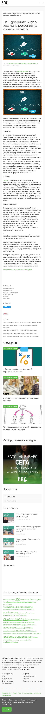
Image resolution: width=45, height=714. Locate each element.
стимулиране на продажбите (21, 633)
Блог (3, 676)
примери (32, 625)
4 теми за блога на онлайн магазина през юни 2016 (21, 399)
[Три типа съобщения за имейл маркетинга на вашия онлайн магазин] (22, 414)
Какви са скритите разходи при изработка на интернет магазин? (28, 529)
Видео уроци (10, 496)
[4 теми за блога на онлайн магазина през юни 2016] (22, 385)
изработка (7, 604)
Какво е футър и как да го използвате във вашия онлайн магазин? (20, 326)
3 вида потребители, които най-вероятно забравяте (18, 370)
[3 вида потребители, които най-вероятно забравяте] (22, 356)
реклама (6, 296)
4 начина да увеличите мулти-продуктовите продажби (20, 330)
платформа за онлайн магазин (19, 622)
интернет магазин (9, 609)
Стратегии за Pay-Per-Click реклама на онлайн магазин (19, 333)
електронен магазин (15, 602)
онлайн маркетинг (34, 619)
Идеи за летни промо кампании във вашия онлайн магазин (21, 336)
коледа (24, 609)
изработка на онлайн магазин (18, 607)
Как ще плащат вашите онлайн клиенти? (28, 540)
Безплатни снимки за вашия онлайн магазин (26, 515)
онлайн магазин (23, 71)
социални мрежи (23, 631)
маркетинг (10, 612)
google (5, 599)
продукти (20, 628)
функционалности (10, 642)
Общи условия (7, 678)
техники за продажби (19, 640)
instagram (12, 599)
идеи (34, 602)
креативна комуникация (10, 292)
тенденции (7, 640)
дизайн (6, 602)
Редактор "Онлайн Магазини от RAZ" (23, 63)
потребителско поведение (12, 625)
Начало (5, 13)
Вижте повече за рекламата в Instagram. (17, 270)
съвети (8, 636)
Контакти (25, 678)
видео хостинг (7, 290)
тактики (35, 637)
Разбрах (7, 709)
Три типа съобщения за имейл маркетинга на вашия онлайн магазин (22, 428)
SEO (17, 599)
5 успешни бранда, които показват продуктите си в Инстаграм (22, 322)
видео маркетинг (8, 288)
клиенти (18, 609)
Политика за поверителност (32, 681)
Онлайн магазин (14, 13)
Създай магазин (7, 683)
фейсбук (28, 640)
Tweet (8, 307)
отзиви (6, 622)
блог (32, 599)
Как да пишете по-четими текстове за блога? (26, 552)
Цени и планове (7, 681)
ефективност (27, 602)
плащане (31, 622)
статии (33, 631)
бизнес (27, 599)
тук (11, 704)
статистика (7, 633)
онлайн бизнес (21, 615)
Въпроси (25, 674)
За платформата (7, 674)
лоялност (30, 609)
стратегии (6, 298)
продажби (9, 627)
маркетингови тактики (26, 613)
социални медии (9, 631)
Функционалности (28, 676)
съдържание (23, 636)
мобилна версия (9, 615)
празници (25, 625)
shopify (22, 599)
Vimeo (5, 180)
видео (38, 599)
